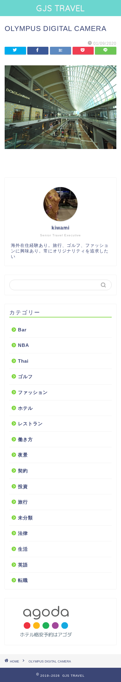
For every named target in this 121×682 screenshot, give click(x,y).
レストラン (30, 423)
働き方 (25, 439)
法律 (23, 533)
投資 (23, 486)
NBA (23, 345)
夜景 (23, 454)
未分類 (25, 517)
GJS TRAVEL (60, 8)
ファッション (33, 392)
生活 (23, 549)
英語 (23, 564)
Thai (23, 361)
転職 (23, 580)
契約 (23, 470)
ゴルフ (25, 376)
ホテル (25, 408)
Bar (22, 329)
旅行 (23, 502)
